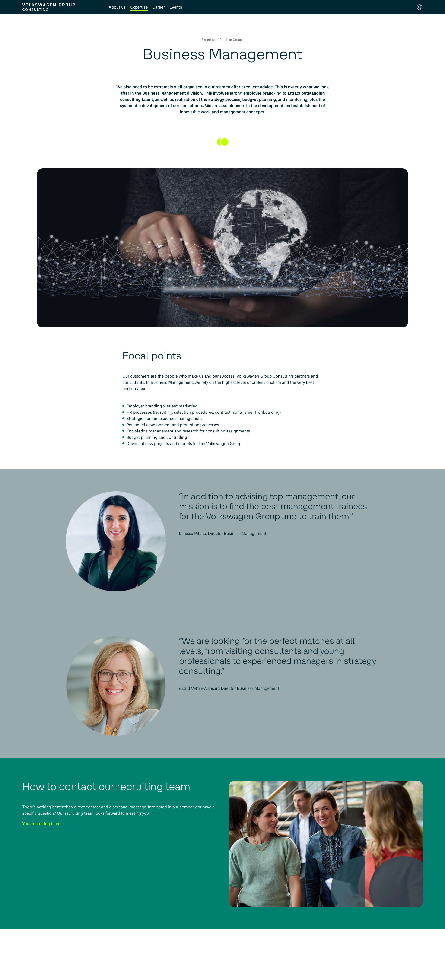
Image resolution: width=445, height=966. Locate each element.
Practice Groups (231, 40)
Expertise (139, 7)
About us (117, 7)
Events (175, 7)
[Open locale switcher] (419, 7)
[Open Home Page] (60, 7)
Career (159, 7)
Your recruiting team (41, 823)
